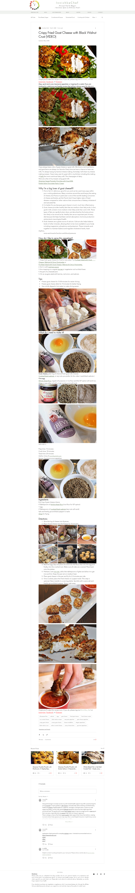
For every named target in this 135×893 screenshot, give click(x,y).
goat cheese (64, 716)
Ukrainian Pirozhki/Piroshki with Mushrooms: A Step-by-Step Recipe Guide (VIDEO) (42, 768)
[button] (102, 17)
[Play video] (67, 61)
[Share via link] (47, 734)
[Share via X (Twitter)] (43, 734)
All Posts (33, 17)
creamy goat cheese (56, 722)
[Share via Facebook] (39, 734)
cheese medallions (68, 722)
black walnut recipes (57, 719)
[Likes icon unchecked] (43, 825)
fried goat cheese (74, 716)
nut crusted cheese (44, 719)
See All (102, 748)
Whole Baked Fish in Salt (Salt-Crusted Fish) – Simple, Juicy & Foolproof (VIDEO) (92, 768)
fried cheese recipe (86, 716)
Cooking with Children (83, 17)
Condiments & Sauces (57, 17)
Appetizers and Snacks (44, 729)
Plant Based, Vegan (43, 17)
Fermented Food (70, 17)
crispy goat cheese (44, 722)
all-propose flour (44, 716)
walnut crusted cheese (56, 725)
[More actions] (95, 28)
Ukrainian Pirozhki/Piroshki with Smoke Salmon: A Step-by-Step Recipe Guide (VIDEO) (67, 768)
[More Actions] (95, 800)
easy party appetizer (69, 719)
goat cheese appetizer (82, 719)
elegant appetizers (80, 722)
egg (58, 716)
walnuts (52, 716)
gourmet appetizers (82, 725)
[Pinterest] (104, 874)
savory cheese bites (69, 725)
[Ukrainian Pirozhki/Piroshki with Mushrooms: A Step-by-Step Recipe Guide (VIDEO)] (42, 757)
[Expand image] (53, 249)
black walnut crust (44, 725)
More (93, 17)
